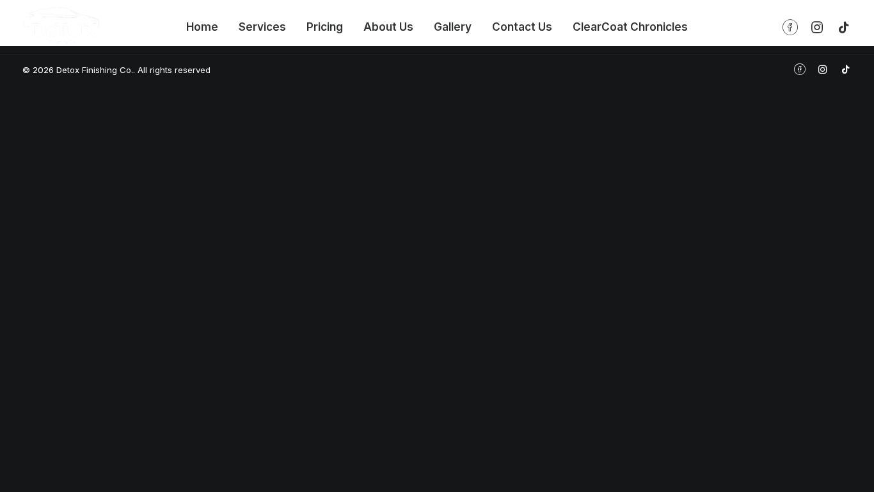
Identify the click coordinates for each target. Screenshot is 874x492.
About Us (388, 26)
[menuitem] (202, 27)
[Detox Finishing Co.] (61, 25)
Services (262, 26)
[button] (793, 27)
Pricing (324, 26)
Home (202, 26)
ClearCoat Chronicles (630, 26)
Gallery (453, 26)
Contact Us (522, 26)
